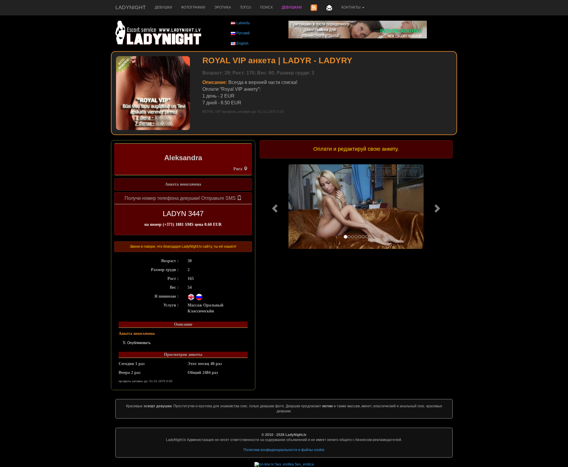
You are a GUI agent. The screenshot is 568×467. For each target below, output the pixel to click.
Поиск (266, 7)
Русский (243, 33)
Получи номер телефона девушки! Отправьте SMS (181, 198)
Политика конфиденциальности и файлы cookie (284, 450)
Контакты (351, 7)
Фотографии (193, 7)
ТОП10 (245, 7)
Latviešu (243, 23)
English (242, 43)
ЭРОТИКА (222, 7)
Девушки (163, 7)
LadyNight (130, 7)
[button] (274, 206)
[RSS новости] (314, 7)
